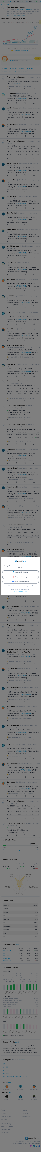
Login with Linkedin (21, 572)
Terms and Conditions (20, 591)
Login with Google (21, 577)
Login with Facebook (21, 581)
